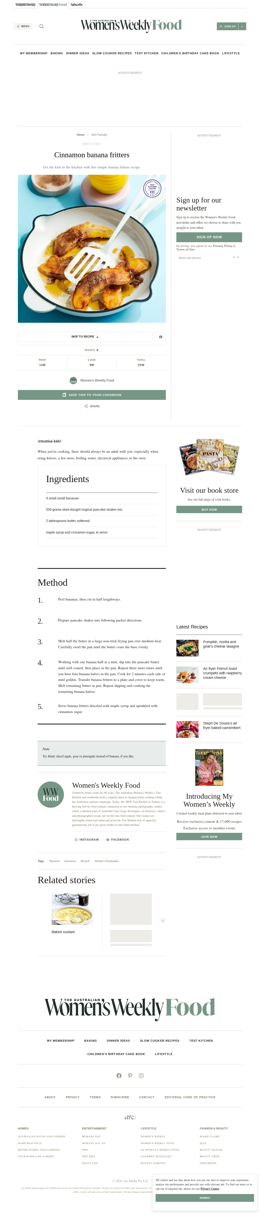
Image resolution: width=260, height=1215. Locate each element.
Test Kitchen (146, 53)
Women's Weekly (153, 1136)
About (50, 1097)
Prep (42, 360)
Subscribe (120, 1097)
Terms (95, 1097)
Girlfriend (208, 1163)
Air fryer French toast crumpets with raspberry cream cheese (222, 673)
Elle (203, 1143)
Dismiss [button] (205, 1197)
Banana (55, 861)
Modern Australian (107, 861)
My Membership (34, 53)
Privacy (73, 1097)
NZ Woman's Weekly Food (160, 1149)
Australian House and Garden (41, 1136)
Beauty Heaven (211, 1149)
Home (80, 134)
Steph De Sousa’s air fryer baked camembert (221, 725)
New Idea (89, 1156)
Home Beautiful (30, 1143)
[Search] (41, 26)
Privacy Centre (210, 1188)
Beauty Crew (210, 1156)
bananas (70, 861)
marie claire (210, 1136)
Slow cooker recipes (112, 53)
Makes (90, 350)
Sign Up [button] (230, 26)
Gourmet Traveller (156, 1156)
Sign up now (209, 237)
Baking (57, 53)
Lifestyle (231, 53)
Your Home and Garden (36, 1156)
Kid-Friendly (99, 134)
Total (141, 360)
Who (85, 1149)
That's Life (90, 1163)
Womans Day (91, 1136)
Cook (92, 360)
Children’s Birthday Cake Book (190, 53)
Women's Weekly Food (97, 380)
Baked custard (63, 932)
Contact (147, 1097)
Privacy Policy (223, 246)
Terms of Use (185, 249)
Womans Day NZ (93, 1143)
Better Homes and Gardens (39, 1149)
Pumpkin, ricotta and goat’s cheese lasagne (221, 644)
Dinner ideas (77, 53)
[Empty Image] (187, 701)
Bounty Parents (153, 1163)
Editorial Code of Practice (190, 1097)
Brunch (85, 861)
